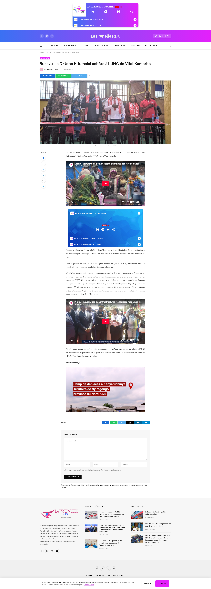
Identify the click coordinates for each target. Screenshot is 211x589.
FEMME (86, 46)
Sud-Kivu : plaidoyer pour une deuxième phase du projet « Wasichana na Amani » (110, 543)
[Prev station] (118, 12)
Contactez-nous (102, 576)
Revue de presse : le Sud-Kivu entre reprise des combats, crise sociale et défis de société (111, 514)
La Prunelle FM (162, 36)
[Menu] (41, 45)
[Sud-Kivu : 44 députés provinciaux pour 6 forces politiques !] (137, 526)
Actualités (44, 58)
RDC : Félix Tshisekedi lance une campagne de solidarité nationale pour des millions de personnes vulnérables (112, 528)
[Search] (170, 45)
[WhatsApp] (43, 163)
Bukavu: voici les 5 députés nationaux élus (155, 513)
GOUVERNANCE (70, 46)
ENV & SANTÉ (121, 46)
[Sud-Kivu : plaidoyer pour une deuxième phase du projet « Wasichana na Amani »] (91, 543)
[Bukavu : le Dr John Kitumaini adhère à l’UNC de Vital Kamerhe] (105, 112)
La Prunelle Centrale (52, 69)
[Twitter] (43, 169)
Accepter (162, 583)
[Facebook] (43, 158)
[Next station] (93, 12)
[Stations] (139, 213)
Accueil (89, 576)
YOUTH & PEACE (102, 46)
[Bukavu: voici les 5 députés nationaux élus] (137, 515)
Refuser (148, 583)
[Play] (105, 12)
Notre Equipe (119, 576)
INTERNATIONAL (152, 46)
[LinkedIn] (43, 175)
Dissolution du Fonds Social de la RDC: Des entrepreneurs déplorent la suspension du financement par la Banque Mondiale (158, 539)
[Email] (43, 180)
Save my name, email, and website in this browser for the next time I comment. (93, 470)
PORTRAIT (136, 46)
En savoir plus (89, 585)
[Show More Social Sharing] (89, 76)
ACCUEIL (55, 46)
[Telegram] (43, 186)
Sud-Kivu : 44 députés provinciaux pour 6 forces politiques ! (158, 525)
